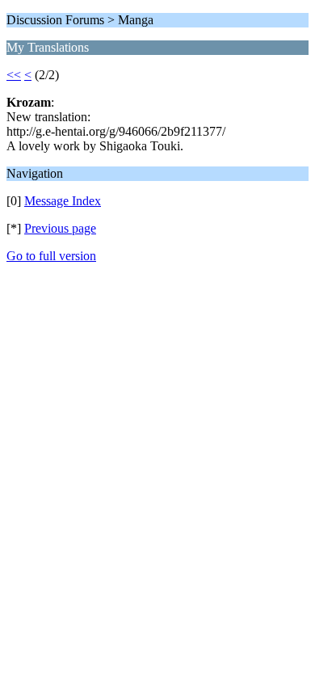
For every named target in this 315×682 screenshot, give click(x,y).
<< (13, 75)
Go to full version (51, 256)
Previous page (60, 228)
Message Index (62, 201)
